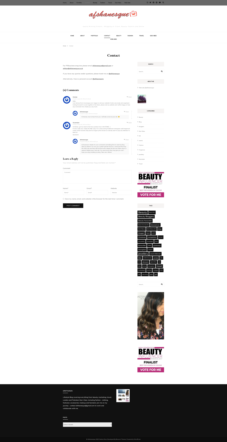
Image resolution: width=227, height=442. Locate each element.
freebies (149, 245)
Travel (110, 2)
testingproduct (151, 266)
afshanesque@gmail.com (101, 66)
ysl (156, 274)
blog (159, 229)
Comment (66, 168)
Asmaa (75, 97)
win (151, 274)
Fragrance (142, 150)
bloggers (141, 126)
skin (139, 262)
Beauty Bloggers (146, 216)
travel (159, 266)
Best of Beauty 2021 (151, 229)
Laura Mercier (155, 254)
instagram (150, 249)
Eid (140, 136)
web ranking (145, 274)
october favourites (147, 257)
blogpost (148, 233)
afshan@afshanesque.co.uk (73, 68)
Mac (140, 258)
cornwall (161, 237)
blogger (141, 233)
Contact (87, 2)
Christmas (142, 237)
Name (65, 188)
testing (144, 266)
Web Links (127, 2)
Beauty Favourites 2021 (143, 224)
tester (139, 266)
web (139, 274)
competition (152, 237)
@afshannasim (98, 79)
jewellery (141, 154)
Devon (156, 241)
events (141, 140)
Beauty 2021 (152, 212)
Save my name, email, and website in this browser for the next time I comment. (94, 199)
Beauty (95, 2)
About (71, 2)
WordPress (137, 439)
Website (114, 188)
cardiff (153, 233)
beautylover (155, 225)
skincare (145, 262)
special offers (153, 262)
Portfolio (79, 2)
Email (89, 188)
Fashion (102, 2)
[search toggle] (163, 2)
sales (161, 257)
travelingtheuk (141, 270)
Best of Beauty (141, 229)
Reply (130, 97)
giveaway (157, 245)
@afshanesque (114, 74)
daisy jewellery (141, 241)
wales (161, 270)
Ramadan (142, 159)
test (159, 262)
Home (65, 2)
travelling (149, 270)
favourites (142, 245)
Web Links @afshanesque (146, 88)
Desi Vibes (118, 2)
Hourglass (142, 250)
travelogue (155, 270)
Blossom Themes (121, 439)
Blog (140, 122)
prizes (156, 258)
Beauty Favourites (145, 221)
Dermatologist (150, 241)
